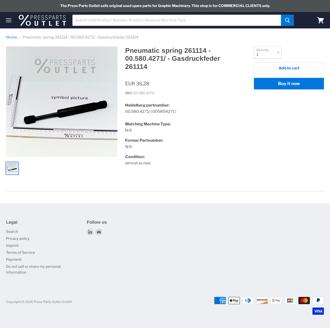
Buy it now (289, 83)
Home (11, 37)
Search (12, 231)
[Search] (287, 20)
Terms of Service (20, 252)
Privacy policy (17, 238)
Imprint (12, 245)
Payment (14, 259)
